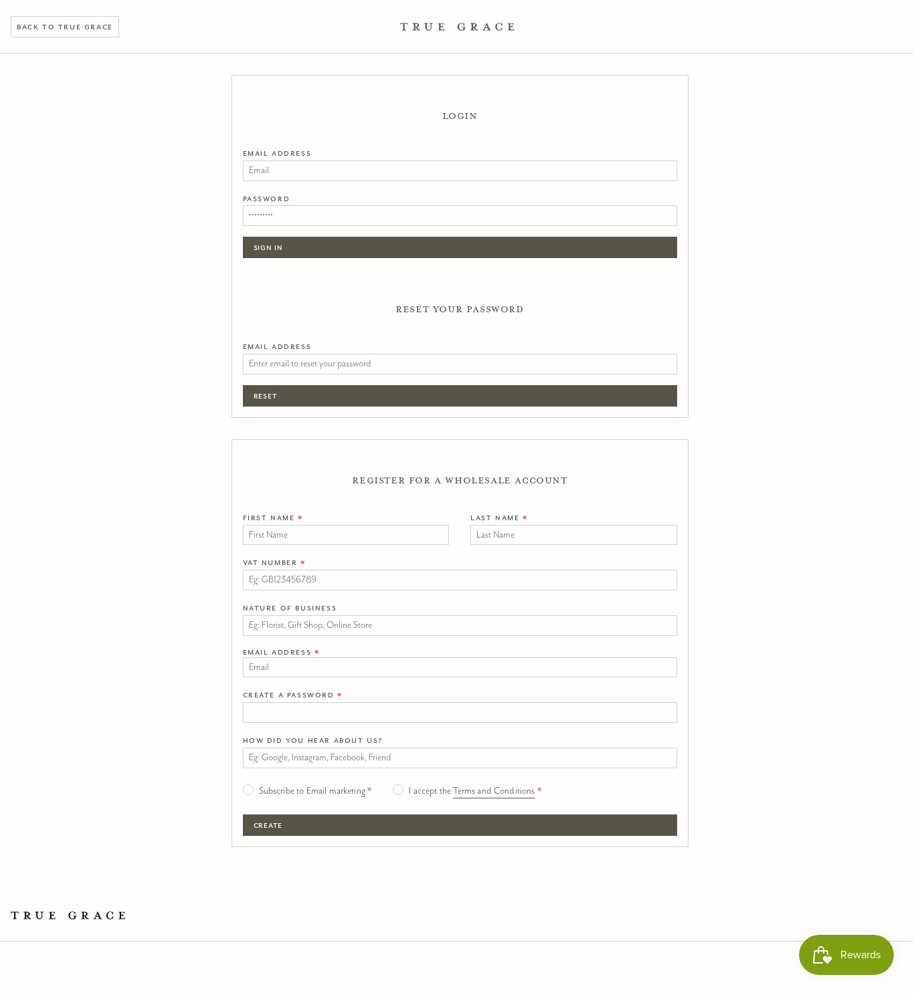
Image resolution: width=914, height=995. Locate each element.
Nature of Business (290, 607)
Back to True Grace (65, 26)
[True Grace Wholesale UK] (457, 27)
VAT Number (274, 562)
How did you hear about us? (313, 740)
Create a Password (293, 694)
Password (266, 198)
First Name (273, 517)
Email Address (277, 153)
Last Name (499, 517)
